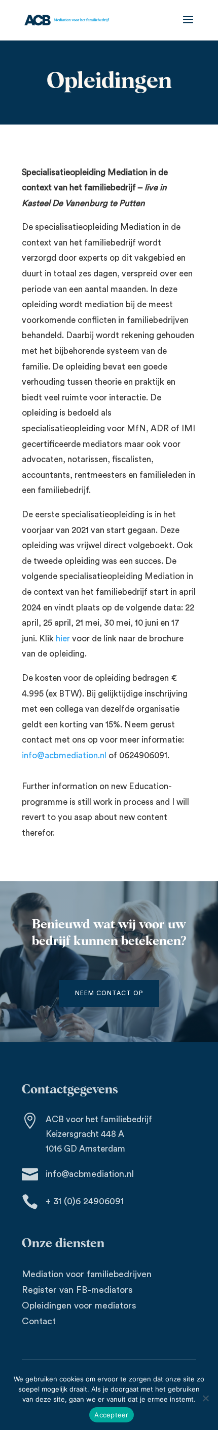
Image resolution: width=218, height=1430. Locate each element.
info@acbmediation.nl (64, 755)
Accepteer (111, 1415)
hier (63, 638)
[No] (205, 1398)
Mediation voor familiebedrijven (87, 1274)
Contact (39, 1321)
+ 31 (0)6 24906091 (85, 1201)
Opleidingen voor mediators (79, 1305)
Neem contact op (109, 993)
